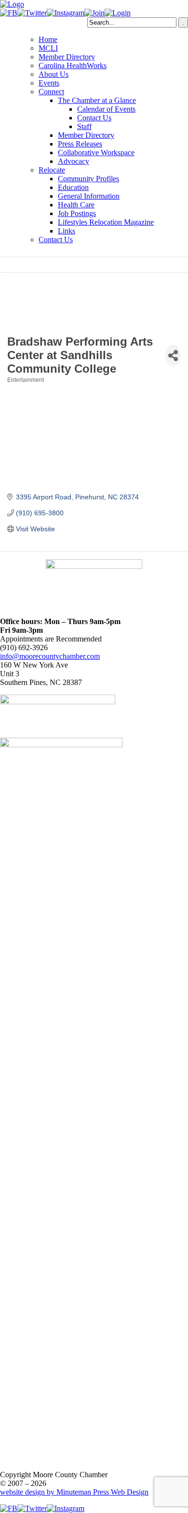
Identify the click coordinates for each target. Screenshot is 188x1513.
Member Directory (67, 57)
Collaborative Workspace (96, 152)
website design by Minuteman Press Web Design (74, 1492)
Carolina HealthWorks (73, 65)
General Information (89, 196)
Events (49, 83)
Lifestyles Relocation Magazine (106, 222)
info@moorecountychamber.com (50, 656)
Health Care (76, 205)
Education (73, 187)
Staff (84, 126)
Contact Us (94, 118)
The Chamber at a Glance (97, 100)
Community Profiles (88, 179)
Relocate (52, 170)
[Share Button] (173, 355)
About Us (53, 74)
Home (48, 39)
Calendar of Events (106, 109)
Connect (51, 91)
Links (66, 231)
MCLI (48, 48)
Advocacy (73, 161)
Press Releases (80, 144)
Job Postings (77, 213)
